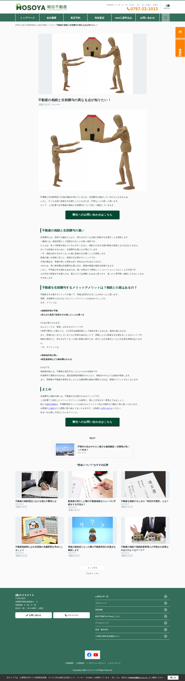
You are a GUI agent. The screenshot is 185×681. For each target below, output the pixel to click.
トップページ (27, 17)
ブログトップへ (92, 573)
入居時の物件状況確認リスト (107, 636)
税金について (44, 104)
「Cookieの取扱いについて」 (138, 678)
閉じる (173, 677)
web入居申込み (123, 17)
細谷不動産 (51, 404)
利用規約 (80, 663)
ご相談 (51, 408)
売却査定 (99, 17)
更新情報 (99, 610)
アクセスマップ (101, 623)
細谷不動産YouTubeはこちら (107, 616)
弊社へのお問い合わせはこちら (92, 214)
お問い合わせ (147, 17)
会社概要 (51, 17)
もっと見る (92, 568)
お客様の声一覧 (101, 596)
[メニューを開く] (165, 17)
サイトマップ (115, 663)
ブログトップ (101, 603)
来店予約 (75, 17)
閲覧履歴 (69, 663)
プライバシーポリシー (97, 663)
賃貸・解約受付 (101, 629)
